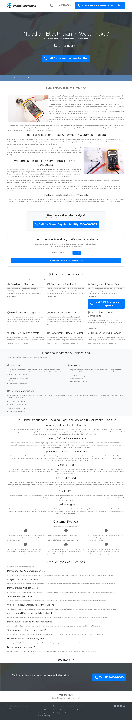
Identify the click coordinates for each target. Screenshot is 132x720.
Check (76, 253)
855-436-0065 (64, 5)
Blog (49, 706)
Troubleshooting (44, 716)
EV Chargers (43, 713)
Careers (62, 706)
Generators (69, 713)
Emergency (67, 710)
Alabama (96, 96)
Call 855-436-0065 (73, 260)
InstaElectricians (17, 706)
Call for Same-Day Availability (68, 58)
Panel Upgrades (78, 710)
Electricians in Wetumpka (66, 87)
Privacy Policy (80, 706)
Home (44, 706)
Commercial (58, 710)
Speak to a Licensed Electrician (101, 5)
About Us (55, 706)
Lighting (60, 713)
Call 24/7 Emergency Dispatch (108, 304)
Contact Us (70, 706)
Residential (48, 710)
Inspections (52, 713)
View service (12, 296)
